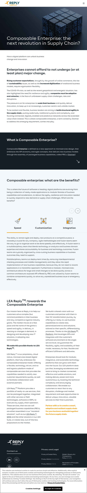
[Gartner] (71, 155)
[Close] (84, 470)
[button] (14, 451)
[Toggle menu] (83, 3)
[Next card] (77, 210)
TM (77, 331)
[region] (43, 480)
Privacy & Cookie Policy (56, 483)
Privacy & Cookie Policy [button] (49, 454)
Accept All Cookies (53, 488)
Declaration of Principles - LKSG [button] (70, 463)
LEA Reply (71, 331)
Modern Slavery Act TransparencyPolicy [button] (68, 456)
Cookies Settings (33, 488)
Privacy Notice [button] (50, 459)
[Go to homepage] (14, 3)
